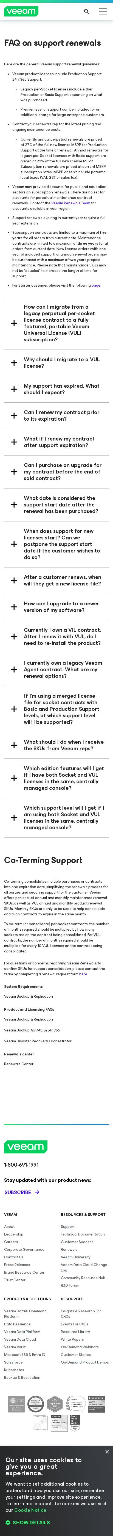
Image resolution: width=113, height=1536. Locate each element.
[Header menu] (103, 11)
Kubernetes (14, 1370)
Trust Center (15, 1280)
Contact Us (14, 1257)
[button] (56, 1522)
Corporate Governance (24, 1249)
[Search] (86, 11)
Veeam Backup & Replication (28, 996)
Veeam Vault (15, 1347)
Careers (11, 1242)
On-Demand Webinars (80, 1347)
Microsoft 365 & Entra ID (24, 1355)
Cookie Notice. (30, 1510)
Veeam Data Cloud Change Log (84, 1267)
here (83, 974)
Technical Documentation (83, 1234)
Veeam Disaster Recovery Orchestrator (38, 1041)
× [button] (107, 1452)
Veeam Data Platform (22, 1332)
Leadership (13, 1234)
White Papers (72, 1339)
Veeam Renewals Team (70, 203)
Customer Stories (76, 1355)
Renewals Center (18, 1064)
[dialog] (56, 1491)
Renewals (69, 1249)
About (9, 1227)
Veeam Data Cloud (20, 1339)
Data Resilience (17, 1324)
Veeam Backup (32, 1030)
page (96, 285)
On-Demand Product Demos (85, 1362)
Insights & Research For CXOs (81, 1314)
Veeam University (76, 1257)
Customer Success (77, 1242)
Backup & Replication (22, 1377)
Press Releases (17, 1265)
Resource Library (75, 1332)
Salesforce (13, 1362)
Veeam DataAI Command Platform (25, 1314)
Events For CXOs (75, 1324)
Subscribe (18, 1192)
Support (68, 1227)
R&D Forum (70, 1285)
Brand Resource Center (24, 1272)
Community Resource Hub (83, 1278)
